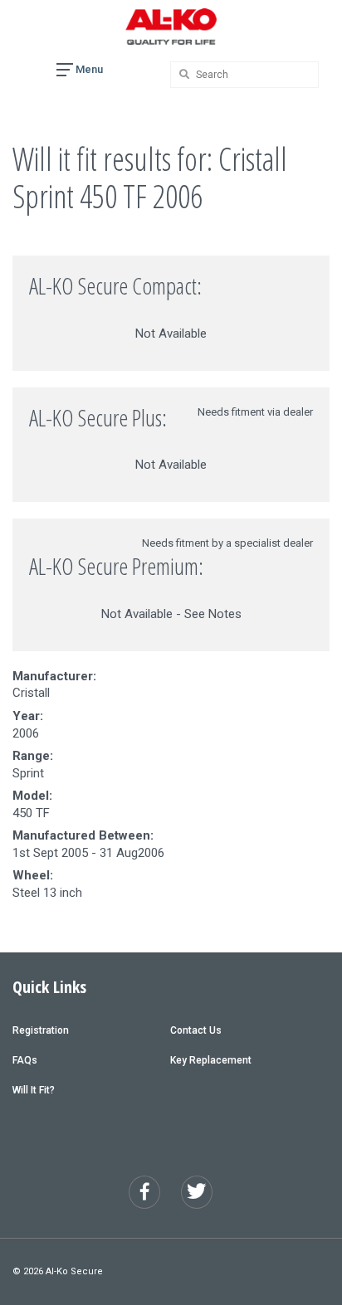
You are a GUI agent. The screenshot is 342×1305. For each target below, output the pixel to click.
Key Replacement (211, 1060)
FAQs (24, 1060)
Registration (40, 1030)
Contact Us (196, 1030)
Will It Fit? (33, 1090)
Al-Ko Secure (74, 1271)
